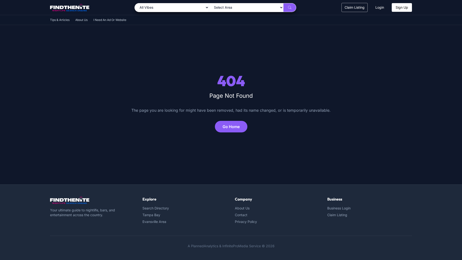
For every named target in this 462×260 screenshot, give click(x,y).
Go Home (231, 126)
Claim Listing (355, 7)
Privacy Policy (246, 222)
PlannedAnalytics (204, 246)
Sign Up (402, 7)
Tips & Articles (60, 20)
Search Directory (155, 208)
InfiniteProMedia (235, 246)
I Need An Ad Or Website (109, 20)
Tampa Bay (151, 215)
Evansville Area (154, 222)
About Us (81, 20)
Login (379, 7)
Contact (241, 215)
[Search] (289, 7)
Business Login (339, 208)
